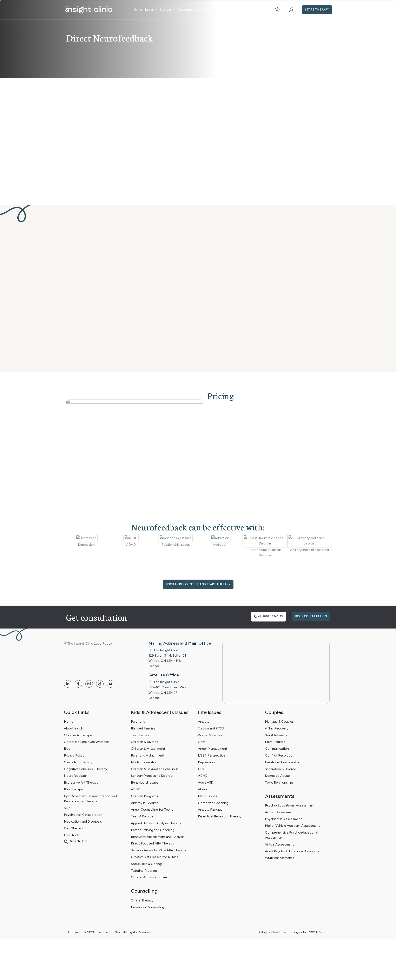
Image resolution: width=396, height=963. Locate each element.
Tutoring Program (144, 871)
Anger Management (212, 749)
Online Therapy (142, 900)
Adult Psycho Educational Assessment (294, 851)
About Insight (74, 728)
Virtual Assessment (279, 844)
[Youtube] (110, 684)
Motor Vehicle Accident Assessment (292, 826)
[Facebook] (78, 684)
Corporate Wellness (251, 10)
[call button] (277, 10)
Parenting (138, 721)
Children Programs (144, 796)
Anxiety (203, 721)
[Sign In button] (292, 10)
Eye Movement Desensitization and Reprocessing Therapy (90, 798)
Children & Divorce (144, 742)
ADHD (135, 789)
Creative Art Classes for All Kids (154, 857)
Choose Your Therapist (218, 10)
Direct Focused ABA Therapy (152, 843)
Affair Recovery (276, 728)
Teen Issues (140, 735)
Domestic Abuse (277, 776)
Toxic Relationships (279, 782)
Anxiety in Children (145, 803)
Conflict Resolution (279, 755)
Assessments (187, 10)
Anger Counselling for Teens (152, 809)
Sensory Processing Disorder (152, 776)
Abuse (202, 789)
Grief (202, 742)
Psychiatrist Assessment (283, 819)
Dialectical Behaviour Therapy (219, 816)
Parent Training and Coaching (152, 830)
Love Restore (275, 742)
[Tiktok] (100, 684)
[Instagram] (89, 684)
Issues (149, 10)
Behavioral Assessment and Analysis (157, 837)
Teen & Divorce (142, 816)
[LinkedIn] (67, 684)
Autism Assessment (280, 812)
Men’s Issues (207, 796)
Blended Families (143, 728)
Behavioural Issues (144, 782)
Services (166, 10)
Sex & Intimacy (276, 735)
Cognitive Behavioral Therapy (85, 769)
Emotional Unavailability (282, 762)
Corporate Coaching (213, 803)
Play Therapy (73, 789)
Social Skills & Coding (146, 864)
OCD (201, 769)
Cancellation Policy (78, 762)
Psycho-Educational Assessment (290, 805)
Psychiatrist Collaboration (83, 815)
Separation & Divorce (280, 769)
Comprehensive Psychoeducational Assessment (291, 835)
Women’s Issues (210, 735)
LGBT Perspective (211, 755)
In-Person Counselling (147, 907)
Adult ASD (205, 782)
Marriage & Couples (279, 721)
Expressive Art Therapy (81, 782)
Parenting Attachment (147, 755)
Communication (277, 749)
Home (137, 10)
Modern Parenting (144, 762)
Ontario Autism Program (149, 877)
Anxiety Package (210, 809)
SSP (67, 808)
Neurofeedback (75, 776)
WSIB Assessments (279, 858)
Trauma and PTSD (211, 728)
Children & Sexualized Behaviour (154, 769)
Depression (206, 762)
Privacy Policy (74, 755)
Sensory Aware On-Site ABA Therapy (158, 850)
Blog (67, 749)
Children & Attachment (148, 749)
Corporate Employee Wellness (86, 742)
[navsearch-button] (95, 841)
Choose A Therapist (79, 735)
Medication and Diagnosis (83, 821)
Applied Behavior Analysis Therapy (156, 823)
